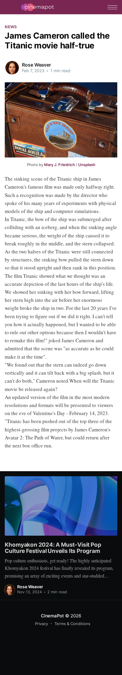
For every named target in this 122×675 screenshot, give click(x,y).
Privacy (41, 623)
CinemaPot (52, 616)
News (11, 26)
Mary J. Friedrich (59, 164)
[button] (112, 7)
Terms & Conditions (72, 623)
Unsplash (86, 164)
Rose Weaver (36, 65)
